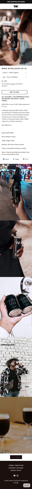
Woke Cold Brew (14, 481)
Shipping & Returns (16, 468)
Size (4, 77)
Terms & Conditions (16, 465)
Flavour (5, 73)
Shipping (12, 84)
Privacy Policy (16, 470)
